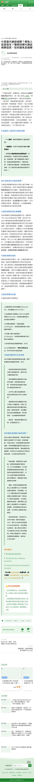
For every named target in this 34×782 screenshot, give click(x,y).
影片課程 (4, 677)
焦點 (2, 5)
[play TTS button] (8, 89)
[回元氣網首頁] (6, 2)
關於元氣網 (5, 772)
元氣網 (6, 38)
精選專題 (18, 772)
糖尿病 (7, 98)
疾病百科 (24, 772)
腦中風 (28, 621)
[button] (31, 5)
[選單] (32, 2)
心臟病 (26, 96)
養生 (7, 5)
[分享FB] (4, 9)
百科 (25, 5)
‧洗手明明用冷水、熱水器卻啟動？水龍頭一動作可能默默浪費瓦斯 (17, 593)
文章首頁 (14, 775)
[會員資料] (29, 2)
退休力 (30, 772)
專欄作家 (20, 775)
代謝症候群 (8, 621)
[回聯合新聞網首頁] (2, 2)
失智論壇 (14, 5)
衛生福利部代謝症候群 (13, 554)
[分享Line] (13, 9)
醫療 (20, 5)
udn (2, 38)
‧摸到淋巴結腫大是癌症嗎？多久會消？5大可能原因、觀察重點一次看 (17, 607)
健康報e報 (9, 765)
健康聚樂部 (12, 772)
